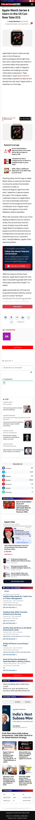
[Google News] (20, 321)
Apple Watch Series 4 (21, 76)
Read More (17, 306)
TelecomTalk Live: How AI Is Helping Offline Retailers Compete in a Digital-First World (25, 755)
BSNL (14, 797)
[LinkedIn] (23, 317)
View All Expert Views (17, 581)
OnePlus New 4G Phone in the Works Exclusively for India (17, 629)
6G (4, 794)
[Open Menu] (32, 4)
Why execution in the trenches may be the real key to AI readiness (13, 450)
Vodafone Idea (27, 797)
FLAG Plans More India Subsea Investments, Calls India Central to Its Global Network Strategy (17, 735)
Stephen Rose (8, 444)
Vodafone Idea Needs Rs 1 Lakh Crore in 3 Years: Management (17, 597)
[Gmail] (17, 317)
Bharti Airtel (7, 797)
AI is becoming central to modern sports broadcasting (12, 408)
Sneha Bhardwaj (14, 21)
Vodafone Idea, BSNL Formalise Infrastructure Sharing (15, 613)
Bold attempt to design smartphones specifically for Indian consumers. (11, 437)
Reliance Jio (7, 800)
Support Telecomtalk (8, 1)
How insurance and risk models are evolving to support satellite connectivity (13, 423)
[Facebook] (5, 317)
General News (27, 800)
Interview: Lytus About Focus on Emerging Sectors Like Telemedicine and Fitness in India (9, 781)
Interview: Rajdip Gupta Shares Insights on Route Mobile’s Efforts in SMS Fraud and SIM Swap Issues (25, 781)
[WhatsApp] (28, 317)
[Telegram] (11, 322)
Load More (17, 347)
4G (23, 794)
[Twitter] (11, 317)
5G (14, 794)
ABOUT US (9, 816)
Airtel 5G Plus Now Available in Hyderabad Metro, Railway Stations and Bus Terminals (17, 660)
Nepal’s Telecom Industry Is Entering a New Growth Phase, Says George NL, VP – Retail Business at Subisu (9, 757)
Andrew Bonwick (9, 415)
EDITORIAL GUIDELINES (20, 816)
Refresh (6, 591)
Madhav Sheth (8, 431)
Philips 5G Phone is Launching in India (15, 645)
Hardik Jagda (7, 402)
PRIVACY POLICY (22, 818)
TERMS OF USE (12, 818)
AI (13, 800)
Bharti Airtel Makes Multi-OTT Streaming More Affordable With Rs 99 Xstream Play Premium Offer (23, 507)
